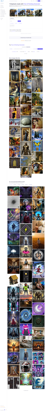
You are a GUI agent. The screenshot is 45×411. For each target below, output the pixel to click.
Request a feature (2, 410)
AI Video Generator (3, 12)
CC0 (13, 26)
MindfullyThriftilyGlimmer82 (17, 17)
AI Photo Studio (2, 16)
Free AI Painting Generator (32, 4)
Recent (15, 184)
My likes (11, 184)
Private (38, 51)
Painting (10, 19)
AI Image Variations (3, 11)
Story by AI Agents (22, 51)
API (1, 19)
